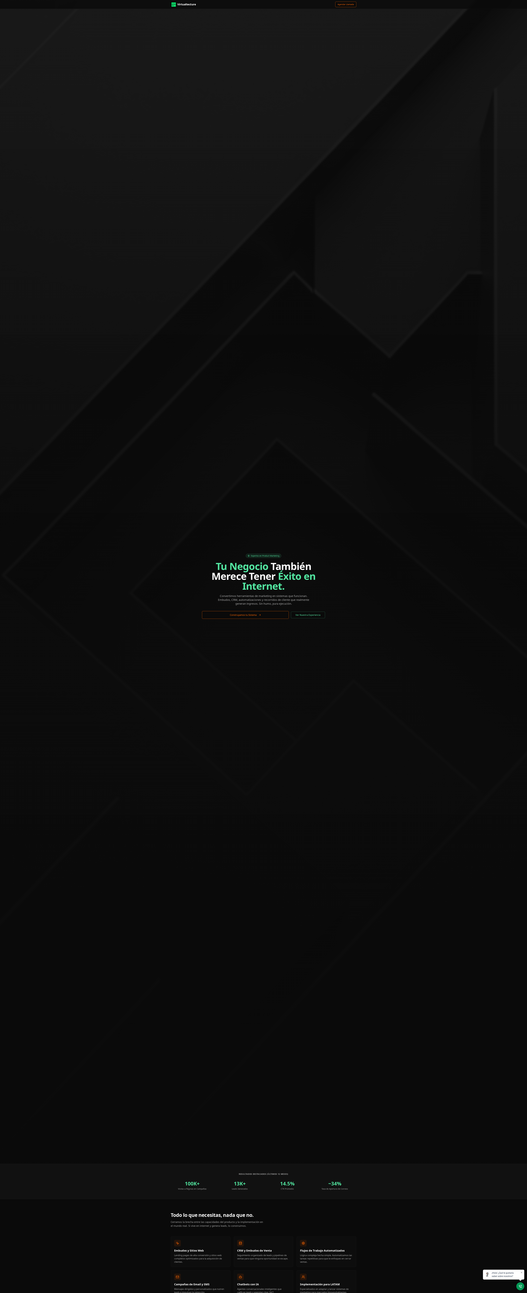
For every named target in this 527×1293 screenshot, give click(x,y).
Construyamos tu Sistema (243, 614)
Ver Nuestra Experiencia (307, 614)
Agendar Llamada (346, 4)
